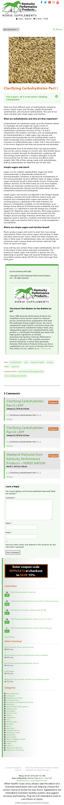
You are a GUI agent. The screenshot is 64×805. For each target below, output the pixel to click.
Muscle (8, 726)
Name (9, 523)
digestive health (37, 362)
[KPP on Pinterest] (49, 2)
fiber (7, 366)
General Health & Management (31, 371)
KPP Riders (10, 724)
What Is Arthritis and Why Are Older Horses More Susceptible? (26, 655)
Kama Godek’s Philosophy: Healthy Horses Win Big (28, 610)
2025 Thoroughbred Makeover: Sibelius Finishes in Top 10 (31, 619)
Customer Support (13, 767)
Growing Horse (11, 709)
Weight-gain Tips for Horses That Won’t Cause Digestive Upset (27, 679)
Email (9, 532)
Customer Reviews (12, 700)
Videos (8, 743)
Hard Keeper (10, 711)
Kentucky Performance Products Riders (42, 767)
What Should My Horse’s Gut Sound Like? (19, 647)
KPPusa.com (46, 348)
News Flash (10, 728)
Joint (8, 719)
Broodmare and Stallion (14, 698)
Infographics (10, 717)
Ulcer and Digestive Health (15, 376)
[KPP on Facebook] (41, 2)
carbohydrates (15, 362)
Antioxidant (10, 696)
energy (50, 362)
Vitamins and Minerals (14, 748)
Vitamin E (9, 745)
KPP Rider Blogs (11, 722)
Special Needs (11, 737)
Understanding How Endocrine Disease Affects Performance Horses (35, 601)
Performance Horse (13, 732)
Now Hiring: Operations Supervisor (23, 592)
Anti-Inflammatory (12, 693)
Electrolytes (10, 704)
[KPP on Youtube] (57, 2)
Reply (10, 419)
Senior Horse (10, 735)
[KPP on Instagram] (53, 2)
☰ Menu (57, 29)
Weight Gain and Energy (15, 750)
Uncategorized (11, 741)
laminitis (15, 366)
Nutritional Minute (13, 730)
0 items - (41, 18)
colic (26, 362)
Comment (11, 498)
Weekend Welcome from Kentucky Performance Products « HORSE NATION (26, 458)
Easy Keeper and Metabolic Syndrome (19, 702)
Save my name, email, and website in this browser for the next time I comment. (31, 545)
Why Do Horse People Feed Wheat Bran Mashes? (22, 663)
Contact (18, 770)
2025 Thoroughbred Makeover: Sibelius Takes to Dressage (31, 628)
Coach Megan (9, 671)
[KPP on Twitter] (45, 2)
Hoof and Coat (11, 713)
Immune (9, 715)
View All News (9, 637)
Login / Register (24, 18)
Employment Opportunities (37, 770)
